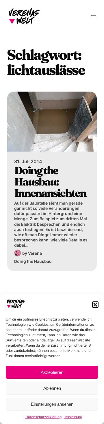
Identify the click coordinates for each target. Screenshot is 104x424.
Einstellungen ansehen (52, 404)
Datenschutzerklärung (43, 417)
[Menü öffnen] (93, 16)
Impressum (73, 417)
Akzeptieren (52, 372)
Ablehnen (52, 388)
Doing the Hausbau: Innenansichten (50, 182)
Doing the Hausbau (33, 261)
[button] (95, 304)
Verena (35, 253)
